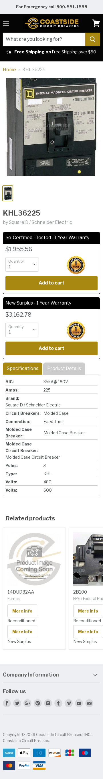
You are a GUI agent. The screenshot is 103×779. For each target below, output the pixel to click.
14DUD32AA (20, 592)
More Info (22, 611)
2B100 (80, 592)
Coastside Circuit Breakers (26, 740)
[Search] (92, 39)
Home (9, 69)
